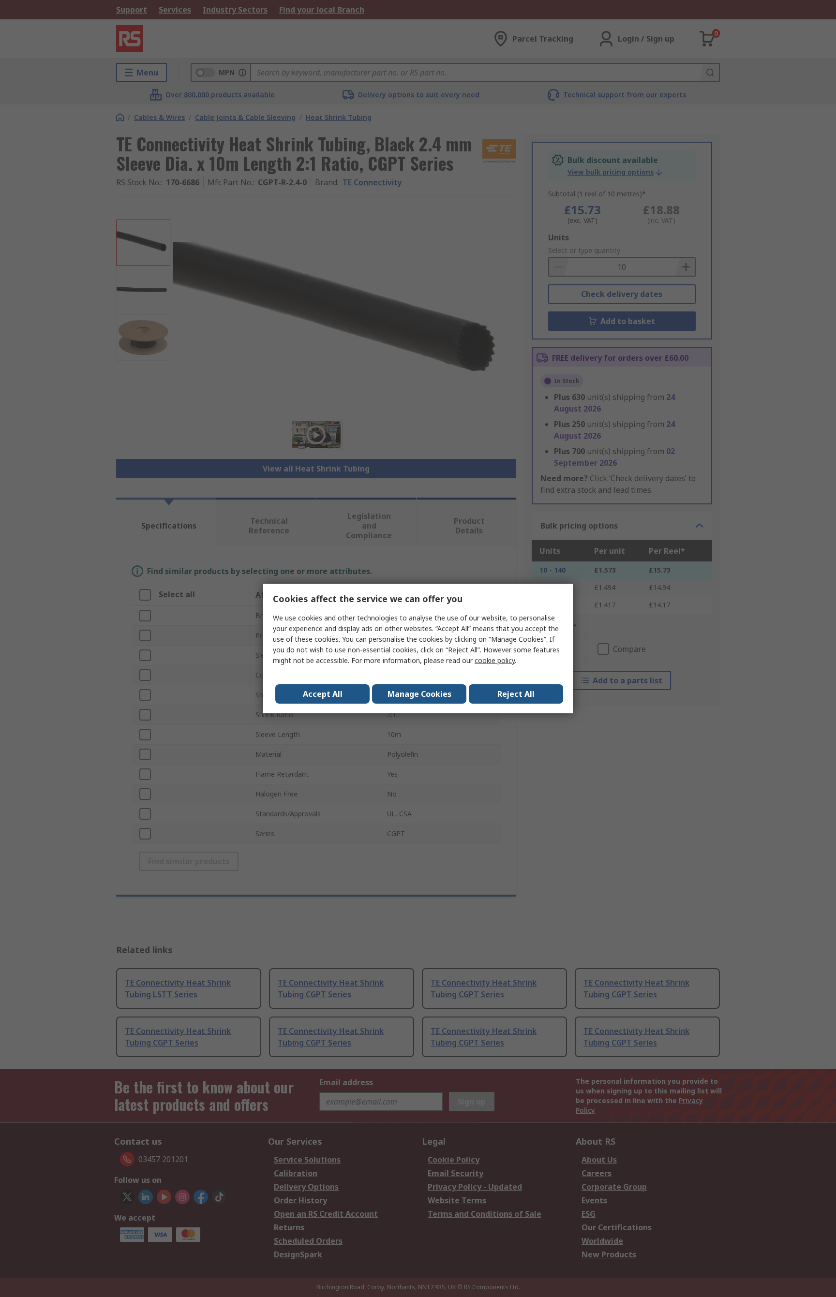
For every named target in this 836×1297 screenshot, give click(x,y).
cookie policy (495, 660)
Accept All (323, 694)
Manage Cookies (419, 694)
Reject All (516, 694)
